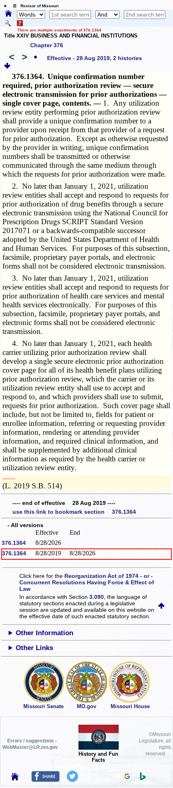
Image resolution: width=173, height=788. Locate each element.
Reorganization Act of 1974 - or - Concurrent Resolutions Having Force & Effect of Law (86, 582)
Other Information (44, 633)
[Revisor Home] (15, 778)
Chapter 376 (46, 45)
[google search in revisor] (127, 777)
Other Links (34, 648)
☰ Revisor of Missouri (34, 6)
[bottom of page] (7, 67)
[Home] (8, 14)
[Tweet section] (72, 780)
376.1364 (14, 543)
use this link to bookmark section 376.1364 (74, 512)
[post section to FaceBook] (45, 780)
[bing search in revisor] (143, 778)
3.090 (96, 597)
